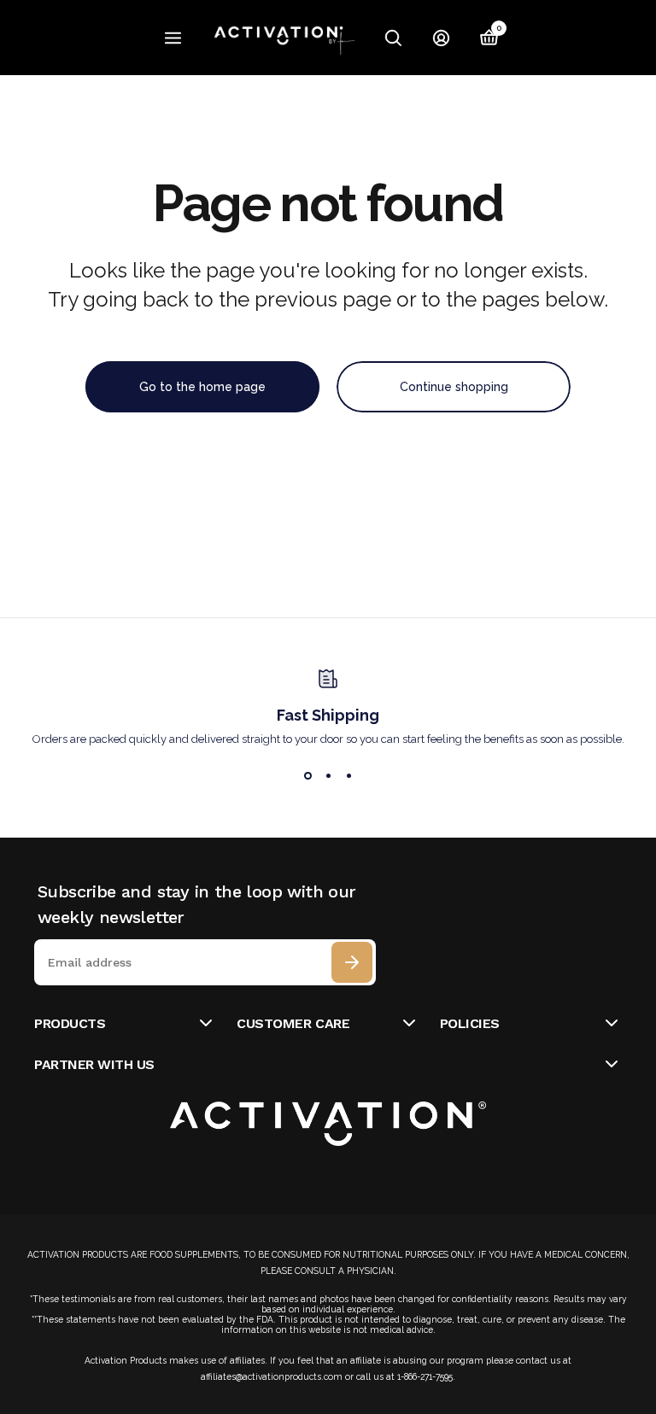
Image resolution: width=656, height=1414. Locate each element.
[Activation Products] (286, 37)
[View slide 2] (328, 776)
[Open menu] (172, 38)
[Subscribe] (351, 962)
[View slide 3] (348, 776)
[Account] (442, 37)
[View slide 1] (307, 776)
